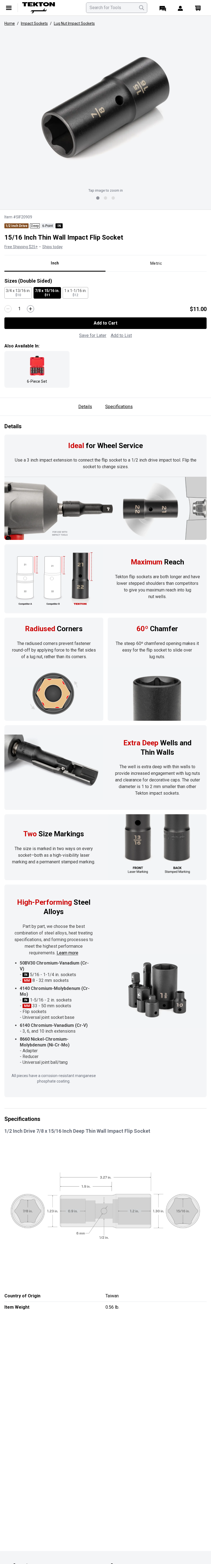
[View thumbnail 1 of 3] (98, 198)
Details (85, 406)
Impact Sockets (34, 23)
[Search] (141, 7)
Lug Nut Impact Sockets (74, 23)
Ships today (52, 247)
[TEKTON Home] (50, 7)
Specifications (119, 406)
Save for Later (92, 335)
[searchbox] (116, 8)
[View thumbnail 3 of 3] (113, 198)
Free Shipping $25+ (21, 247)
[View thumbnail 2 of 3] (105, 198)
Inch (55, 263)
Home (9, 23)
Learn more (67, 952)
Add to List (121, 335)
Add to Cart (105, 323)
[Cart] (198, 7)
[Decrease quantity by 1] (8, 308)
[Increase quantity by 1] (30, 308)
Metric (156, 263)
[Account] (180, 7)
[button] (105, 107)
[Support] (162, 7)
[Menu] (8, 7)
